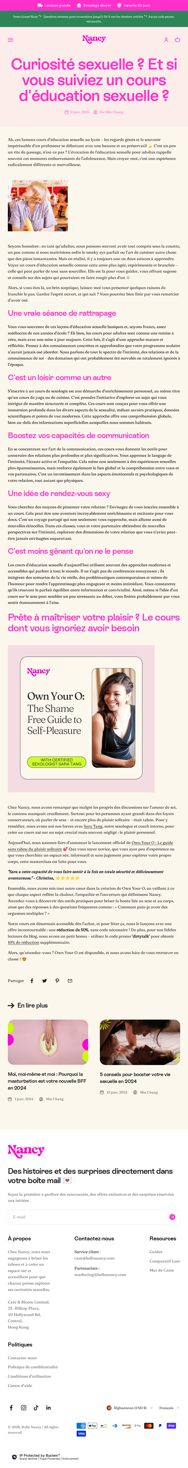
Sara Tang (93, 826)
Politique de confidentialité (33, 1366)
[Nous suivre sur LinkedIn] (48, 1407)
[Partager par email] (70, 981)
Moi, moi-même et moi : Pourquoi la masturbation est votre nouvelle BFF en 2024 (47, 1081)
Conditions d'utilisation (29, 1376)
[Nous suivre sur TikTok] (36, 1407)
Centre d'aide (20, 1385)
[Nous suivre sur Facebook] (11, 1407)
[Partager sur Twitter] (44, 981)
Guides (156, 1251)
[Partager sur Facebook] (32, 981)
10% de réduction (23, 942)
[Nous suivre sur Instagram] (23, 1407)
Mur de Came (162, 1270)
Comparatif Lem (165, 1261)
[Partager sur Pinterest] (57, 981)
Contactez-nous (22, 1357)
